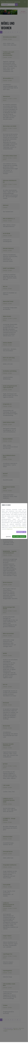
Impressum (9, 529)
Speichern (8, 536)
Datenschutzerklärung (18, 527)
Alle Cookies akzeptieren (19, 536)
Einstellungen (20, 532)
